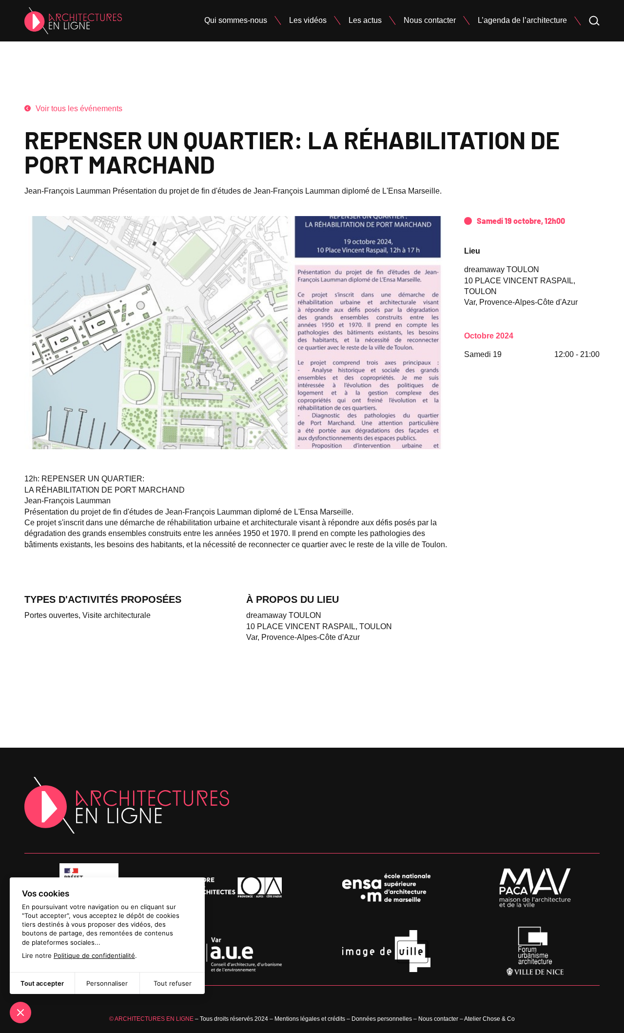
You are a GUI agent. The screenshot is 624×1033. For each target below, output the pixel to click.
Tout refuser (173, 983)
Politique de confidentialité (94, 955)
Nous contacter (430, 20)
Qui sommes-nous (235, 20)
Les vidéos (308, 20)
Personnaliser (107, 983)
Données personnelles (381, 1018)
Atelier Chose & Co (489, 1018)
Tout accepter (42, 983)
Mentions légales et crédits (309, 1018)
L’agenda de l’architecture (522, 20)
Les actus (365, 20)
